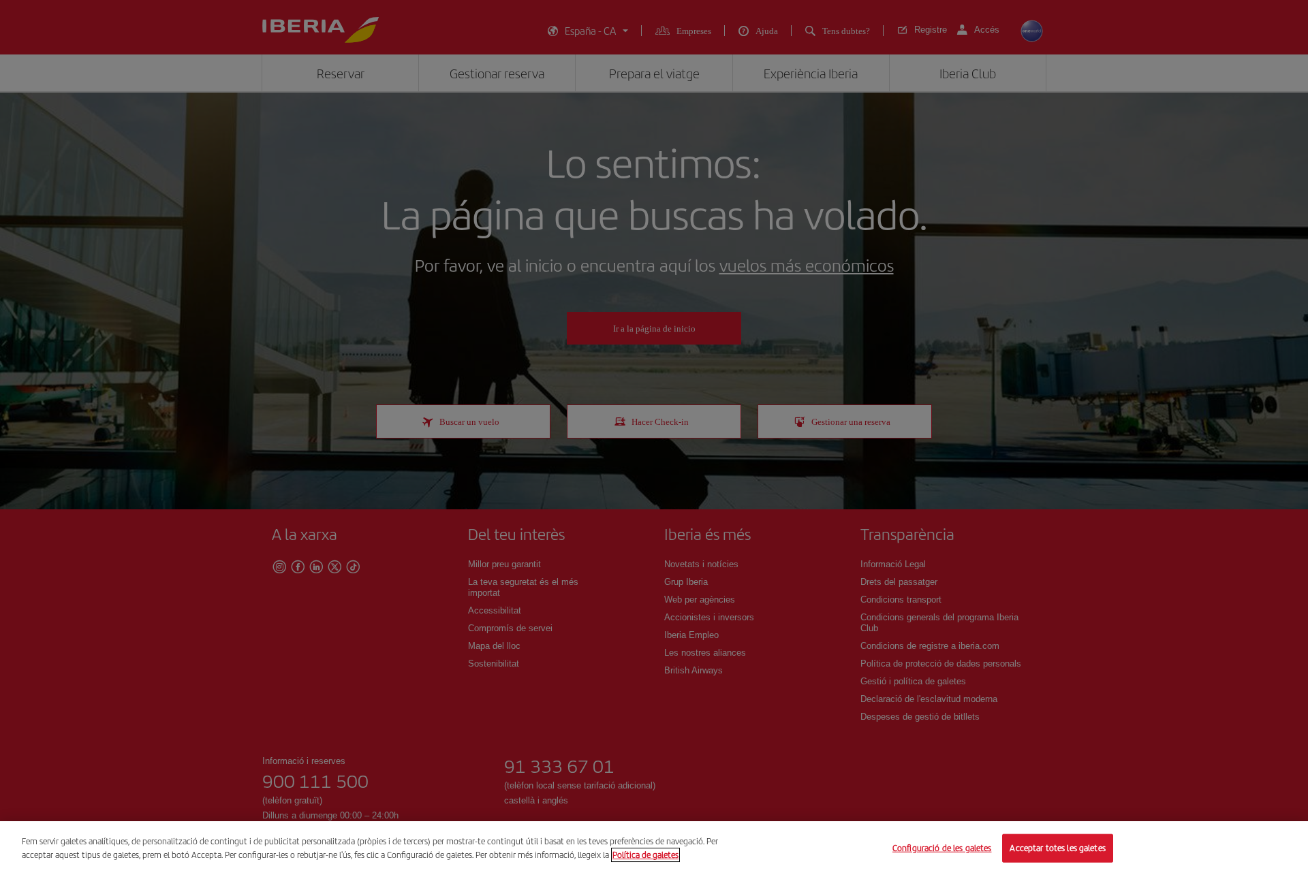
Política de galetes (645, 854)
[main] (654, 849)
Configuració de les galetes (942, 848)
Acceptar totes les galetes (1057, 848)
